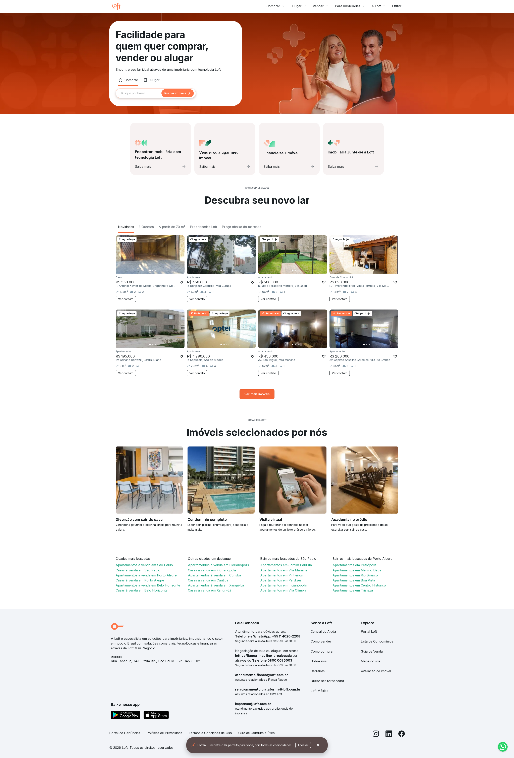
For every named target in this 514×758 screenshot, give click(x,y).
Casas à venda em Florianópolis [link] (212, 570)
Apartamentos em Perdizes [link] (281, 580)
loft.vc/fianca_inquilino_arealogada (263, 656)
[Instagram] (376, 734)
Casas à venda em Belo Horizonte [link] (141, 590)
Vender (318, 6)
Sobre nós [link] (319, 661)
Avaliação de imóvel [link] (376, 671)
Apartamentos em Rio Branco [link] (355, 575)
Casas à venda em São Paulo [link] (138, 570)
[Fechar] (318, 745)
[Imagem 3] (155, 270)
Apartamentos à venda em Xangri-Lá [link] (216, 585)
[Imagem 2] (152, 270)
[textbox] (156, 93)
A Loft (376, 6)
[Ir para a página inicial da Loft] (118, 6)
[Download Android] (125, 716)
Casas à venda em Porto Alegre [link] (140, 580)
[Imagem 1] (150, 270)
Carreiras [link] (318, 671)
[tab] (128, 80)
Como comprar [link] (322, 651)
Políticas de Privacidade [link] (164, 733)
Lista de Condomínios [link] (377, 641)
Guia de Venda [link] (372, 651)
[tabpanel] (176, 93)
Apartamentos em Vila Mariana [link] (283, 570)
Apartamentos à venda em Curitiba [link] (214, 575)
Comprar (273, 6)
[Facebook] (401, 734)
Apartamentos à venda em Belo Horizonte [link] (148, 585)
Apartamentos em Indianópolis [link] (283, 585)
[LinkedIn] (389, 734)
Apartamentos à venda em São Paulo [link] (144, 565)
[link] (257, 394)
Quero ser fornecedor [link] (327, 681)
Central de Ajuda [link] (323, 631)
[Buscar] (177, 93)
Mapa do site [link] (370, 661)
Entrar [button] (397, 6)
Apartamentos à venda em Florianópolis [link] (218, 565)
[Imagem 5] (161, 270)
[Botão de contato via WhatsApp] (503, 747)
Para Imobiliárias (347, 6)
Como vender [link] (321, 641)
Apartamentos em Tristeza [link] (352, 590)
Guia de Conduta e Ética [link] (256, 733)
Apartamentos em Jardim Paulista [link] (286, 565)
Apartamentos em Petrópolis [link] (354, 565)
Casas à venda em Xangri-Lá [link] (209, 590)
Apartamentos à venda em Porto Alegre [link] (146, 575)
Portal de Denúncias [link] (124, 733)
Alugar (296, 6)
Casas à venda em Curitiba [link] (208, 580)
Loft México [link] (319, 691)
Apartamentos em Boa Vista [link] (353, 580)
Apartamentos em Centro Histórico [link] (359, 585)
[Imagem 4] (158, 270)
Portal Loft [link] (369, 631)
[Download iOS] (156, 716)
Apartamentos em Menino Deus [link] (356, 570)
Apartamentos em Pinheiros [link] (281, 575)
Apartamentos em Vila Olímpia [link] (283, 590)
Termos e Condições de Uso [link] (210, 733)
